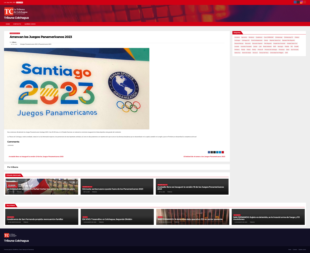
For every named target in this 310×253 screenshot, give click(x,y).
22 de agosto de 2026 (14, 222)
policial (248, 49)
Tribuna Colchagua (16, 17)
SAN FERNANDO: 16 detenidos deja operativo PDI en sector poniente (190, 219)
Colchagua (237, 40)
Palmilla (287, 46)
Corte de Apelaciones (256, 40)
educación (248, 43)
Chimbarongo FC (288, 37)
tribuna (14, 42)
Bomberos (251, 37)
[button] (301, 24)
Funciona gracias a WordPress (11, 249)
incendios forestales (246, 46)
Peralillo (296, 46)
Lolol (260, 46)
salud (287, 49)
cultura (266, 40)
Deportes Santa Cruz (275, 40)
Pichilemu (237, 49)
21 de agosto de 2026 (241, 222)
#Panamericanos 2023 (44, 44)
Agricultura (244, 37)
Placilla (243, 49)
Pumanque (281, 49)
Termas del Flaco (263, 52)
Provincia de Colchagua (271, 49)
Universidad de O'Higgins (276, 52)
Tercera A (255, 52)
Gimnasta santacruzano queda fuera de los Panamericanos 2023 (112, 189)
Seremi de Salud (246, 52)
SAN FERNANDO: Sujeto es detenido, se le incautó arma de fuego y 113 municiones (266, 218)
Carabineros (259, 37)
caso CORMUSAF (269, 37)
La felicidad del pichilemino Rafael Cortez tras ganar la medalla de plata (41, 189)
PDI (292, 46)
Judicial (255, 46)
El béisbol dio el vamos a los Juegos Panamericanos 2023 (204, 156)
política (254, 49)
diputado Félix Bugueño (288, 40)
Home (8, 24)
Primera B (260, 49)
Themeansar (31, 249)
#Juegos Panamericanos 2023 (29, 44)
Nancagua (280, 46)
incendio (237, 46)
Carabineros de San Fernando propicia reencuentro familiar (35, 219)
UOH (286, 52)
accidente (237, 37)
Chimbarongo (278, 37)
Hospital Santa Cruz (292, 43)
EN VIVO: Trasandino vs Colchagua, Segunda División (107, 219)
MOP (274, 46)
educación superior (257, 43)
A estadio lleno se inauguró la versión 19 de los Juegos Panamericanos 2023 (35, 156)
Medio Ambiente (267, 46)
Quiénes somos (30, 24)
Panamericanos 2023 (14, 33)
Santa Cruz (237, 52)
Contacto (17, 24)
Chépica (297, 37)
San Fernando (294, 49)
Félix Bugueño (268, 43)
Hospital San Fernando (279, 43)
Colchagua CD (245, 40)
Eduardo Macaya (239, 43)
